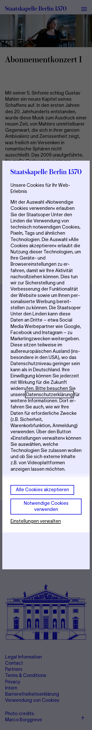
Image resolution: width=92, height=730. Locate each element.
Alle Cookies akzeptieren (42, 489)
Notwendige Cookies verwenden (46, 506)
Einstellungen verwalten (35, 521)
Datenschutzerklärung (49, 394)
